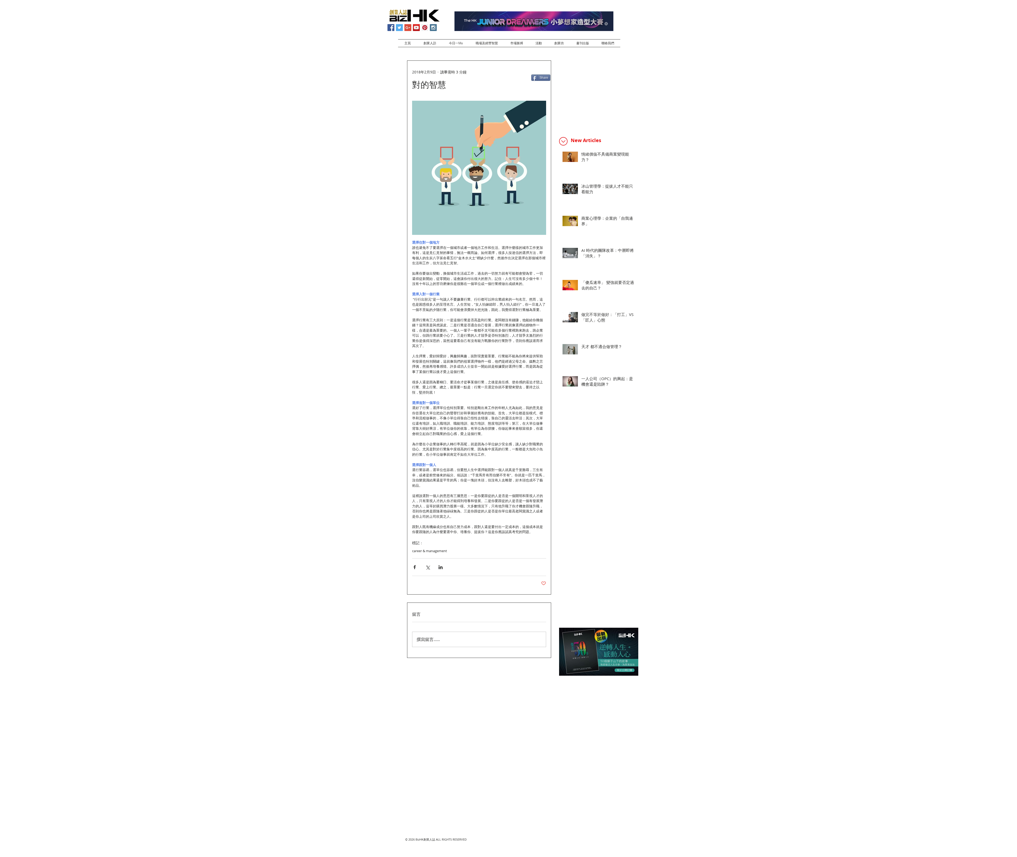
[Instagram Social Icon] (433, 27)
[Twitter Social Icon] (399, 27)
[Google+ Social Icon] (407, 27)
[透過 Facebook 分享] (414, 567)
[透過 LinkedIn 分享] (440, 567)
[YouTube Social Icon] (416, 27)
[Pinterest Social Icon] (424, 27)
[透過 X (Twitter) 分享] (427, 567)
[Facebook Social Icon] (390, 27)
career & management (429, 551)
